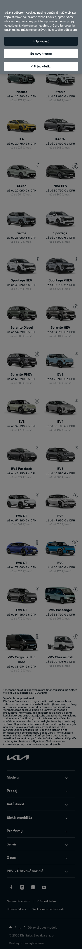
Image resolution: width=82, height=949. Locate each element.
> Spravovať (41, 41)
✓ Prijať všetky (41, 66)
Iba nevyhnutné (41, 53)
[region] (41, 37)
